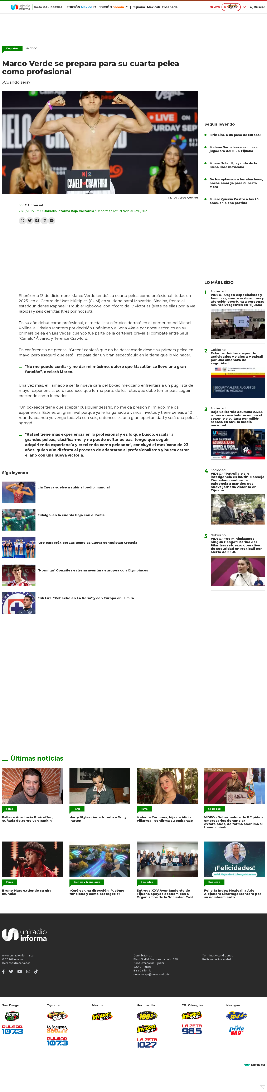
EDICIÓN (79, 7)
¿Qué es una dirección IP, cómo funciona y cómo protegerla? (96, 892)
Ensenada (170, 7)
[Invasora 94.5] (57, 1016)
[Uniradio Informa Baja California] (36, 7)
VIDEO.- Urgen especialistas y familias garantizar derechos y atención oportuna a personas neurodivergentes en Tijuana (237, 300)
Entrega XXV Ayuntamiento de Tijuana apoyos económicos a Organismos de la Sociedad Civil (165, 893)
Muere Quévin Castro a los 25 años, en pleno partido (234, 201)
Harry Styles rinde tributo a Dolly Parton (97, 819)
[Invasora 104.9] (102, 1016)
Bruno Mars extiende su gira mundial (27, 892)
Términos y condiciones (217, 955)
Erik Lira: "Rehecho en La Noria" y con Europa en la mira (86, 598)
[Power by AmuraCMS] (254, 1065)
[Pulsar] (12, 1029)
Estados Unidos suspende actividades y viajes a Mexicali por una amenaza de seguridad (237, 358)
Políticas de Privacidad (216, 959)
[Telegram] (51, 220)
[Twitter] (29, 220)
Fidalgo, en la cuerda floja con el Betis (71, 515)
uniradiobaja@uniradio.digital (152, 974)
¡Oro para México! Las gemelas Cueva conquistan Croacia (87, 543)
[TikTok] (36, 971)
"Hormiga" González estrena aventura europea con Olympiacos (93, 570)
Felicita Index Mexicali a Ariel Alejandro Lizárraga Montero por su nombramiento (232, 893)
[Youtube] (19, 971)
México (31, 48)
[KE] (236, 1015)
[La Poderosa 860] (57, 1029)
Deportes (12, 48)
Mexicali (153, 7)
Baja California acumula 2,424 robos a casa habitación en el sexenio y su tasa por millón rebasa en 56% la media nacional (237, 418)
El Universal (34, 205)
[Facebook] (37, 220)
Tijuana (139, 7)
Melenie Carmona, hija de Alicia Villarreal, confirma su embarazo (165, 819)
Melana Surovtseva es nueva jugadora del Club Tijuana (234, 149)
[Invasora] (12, 1016)
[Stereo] (147, 1015)
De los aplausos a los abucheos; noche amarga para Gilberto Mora (236, 183)
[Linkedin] (44, 220)
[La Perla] (236, 1030)
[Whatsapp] (22, 220)
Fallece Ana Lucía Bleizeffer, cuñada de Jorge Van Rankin (27, 819)
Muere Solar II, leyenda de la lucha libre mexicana (233, 165)
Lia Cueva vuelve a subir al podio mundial (74, 487)
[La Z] (147, 1043)
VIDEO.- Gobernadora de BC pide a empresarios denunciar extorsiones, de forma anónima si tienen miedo (233, 822)
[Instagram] (28, 971)
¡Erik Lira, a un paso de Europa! (235, 135)
